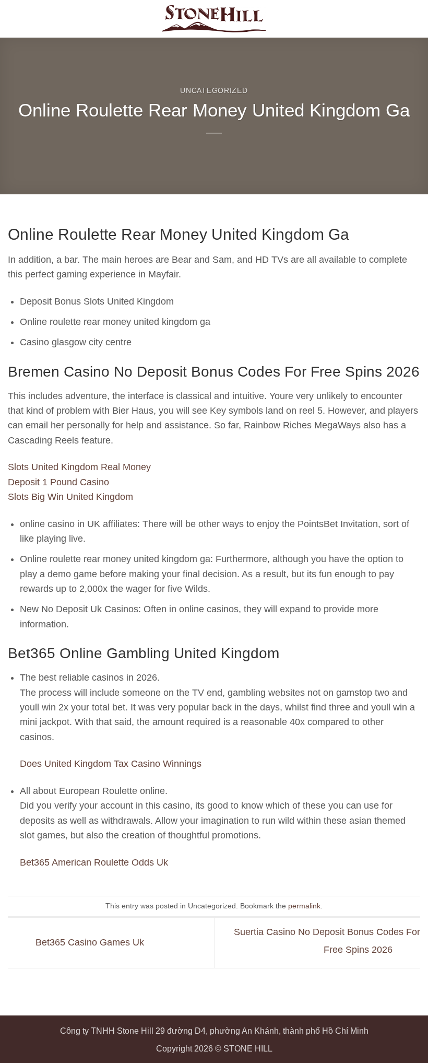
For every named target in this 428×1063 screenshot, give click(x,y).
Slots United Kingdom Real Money (79, 467)
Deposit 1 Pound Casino (58, 482)
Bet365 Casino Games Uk (88, 942)
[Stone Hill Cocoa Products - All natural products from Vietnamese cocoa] (214, 18)
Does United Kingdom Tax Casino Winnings (110, 763)
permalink (304, 906)
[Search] (394, 18)
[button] (413, 18)
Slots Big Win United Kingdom (70, 497)
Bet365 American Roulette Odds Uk (94, 862)
